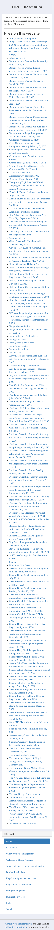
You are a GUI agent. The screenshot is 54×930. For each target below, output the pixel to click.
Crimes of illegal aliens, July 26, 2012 (27, 162)
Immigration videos (18, 349)
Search (12, 562)
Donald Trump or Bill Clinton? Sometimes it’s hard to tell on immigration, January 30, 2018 (29, 202)
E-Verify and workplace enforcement (26, 208)
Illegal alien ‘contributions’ (19, 884)
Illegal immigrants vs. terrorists (21, 878)
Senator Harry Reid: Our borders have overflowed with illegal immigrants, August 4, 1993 (27, 643)
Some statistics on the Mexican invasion (25, 866)
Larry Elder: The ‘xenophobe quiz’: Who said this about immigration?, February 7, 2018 (29, 359)
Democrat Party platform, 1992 (24, 175)
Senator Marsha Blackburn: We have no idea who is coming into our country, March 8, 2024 (28, 715)
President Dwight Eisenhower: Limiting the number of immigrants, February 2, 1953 (28, 480)
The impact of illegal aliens (22, 755)
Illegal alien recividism (20, 326)
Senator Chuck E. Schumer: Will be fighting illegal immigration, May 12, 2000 (27, 617)
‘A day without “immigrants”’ (23, 38)
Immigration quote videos (21, 342)
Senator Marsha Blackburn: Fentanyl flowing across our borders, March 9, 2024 (27, 705)
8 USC (12, 54)
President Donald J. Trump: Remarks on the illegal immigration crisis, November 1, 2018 (28, 463)
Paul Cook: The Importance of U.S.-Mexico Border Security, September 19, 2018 (28, 388)
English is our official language (24, 211)
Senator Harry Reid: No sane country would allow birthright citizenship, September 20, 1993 (27, 633)
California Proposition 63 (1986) (24, 139)
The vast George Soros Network (24, 794)
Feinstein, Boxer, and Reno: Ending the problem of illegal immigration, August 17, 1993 (28, 224)
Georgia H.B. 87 (17, 238)
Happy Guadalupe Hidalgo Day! (24, 264)
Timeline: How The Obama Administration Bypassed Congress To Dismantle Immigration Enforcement (27, 800)
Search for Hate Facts (19, 565)
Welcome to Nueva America (22, 823)
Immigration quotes (18, 346)
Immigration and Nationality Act (24, 336)
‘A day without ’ (20, 853)
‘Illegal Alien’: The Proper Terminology (28, 41)
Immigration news (18, 339)
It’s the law (11, 847)
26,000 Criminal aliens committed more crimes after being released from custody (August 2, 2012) (28, 48)
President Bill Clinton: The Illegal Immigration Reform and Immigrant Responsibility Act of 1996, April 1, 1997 (29, 417)
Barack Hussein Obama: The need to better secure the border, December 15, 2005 (27, 110)
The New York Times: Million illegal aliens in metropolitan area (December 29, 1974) (29, 771)
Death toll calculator (15, 872)
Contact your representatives (18, 923)
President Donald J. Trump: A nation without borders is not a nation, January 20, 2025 (28, 427)
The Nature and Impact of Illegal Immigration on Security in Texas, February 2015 (25, 761)
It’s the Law (15, 352)
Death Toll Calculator (19, 172)
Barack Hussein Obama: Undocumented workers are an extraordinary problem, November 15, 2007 (28, 120)
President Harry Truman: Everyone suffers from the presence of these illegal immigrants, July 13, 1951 (29, 489)
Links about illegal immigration (24, 365)
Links (8, 903)
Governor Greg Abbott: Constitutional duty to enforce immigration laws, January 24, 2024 (29, 251)
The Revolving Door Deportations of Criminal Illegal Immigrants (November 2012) (28, 787)
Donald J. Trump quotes (20, 189)
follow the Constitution (16, 927)
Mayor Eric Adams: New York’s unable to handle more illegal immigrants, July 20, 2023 (29, 378)
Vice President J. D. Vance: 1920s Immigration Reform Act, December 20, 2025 (28, 817)
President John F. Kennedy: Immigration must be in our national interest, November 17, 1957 (28, 506)
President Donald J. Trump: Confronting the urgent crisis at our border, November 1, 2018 (29, 437)
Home (9, 841)
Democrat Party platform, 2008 (24, 179)
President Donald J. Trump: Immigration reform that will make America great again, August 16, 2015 (28, 453)
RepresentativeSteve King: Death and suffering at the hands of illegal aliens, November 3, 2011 (27, 529)
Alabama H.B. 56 (17, 58)
